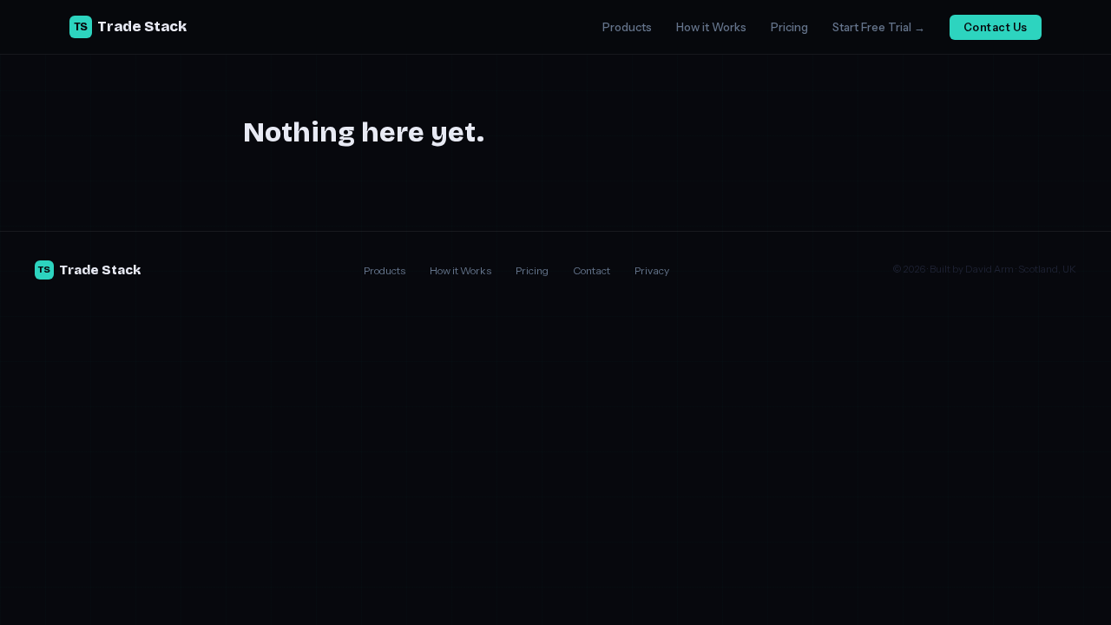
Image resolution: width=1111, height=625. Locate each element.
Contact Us (995, 27)
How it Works (711, 27)
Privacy (651, 270)
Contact (591, 270)
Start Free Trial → (878, 27)
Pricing (789, 27)
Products (627, 27)
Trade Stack (130, 26)
